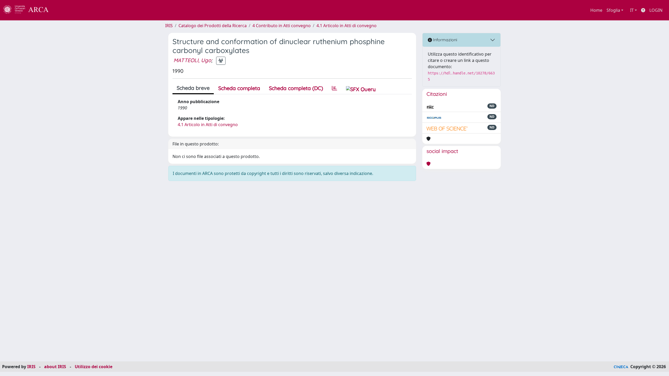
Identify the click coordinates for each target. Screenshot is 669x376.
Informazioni (444, 39)
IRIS (169, 25)
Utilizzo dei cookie (93, 366)
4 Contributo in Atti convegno (281, 25)
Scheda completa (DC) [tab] (296, 88)
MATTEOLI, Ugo (192, 60)
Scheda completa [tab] (239, 88)
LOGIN (655, 10)
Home (596, 10)
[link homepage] (28, 10)
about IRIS (55, 366)
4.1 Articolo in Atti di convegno (346, 25)
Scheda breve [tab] (193, 88)
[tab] (334, 88)
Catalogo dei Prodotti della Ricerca (212, 25)
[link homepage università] (63, 10)
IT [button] (632, 10)
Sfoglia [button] (613, 10)
